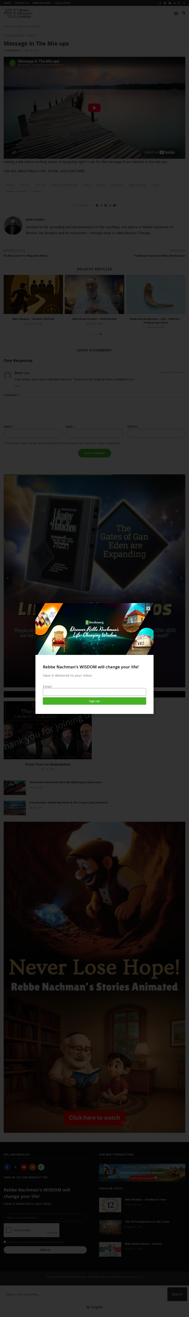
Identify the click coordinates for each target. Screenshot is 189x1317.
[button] (148, 608)
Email (47, 686)
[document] (94, 658)
